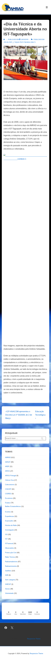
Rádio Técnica (10, 557)
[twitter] (12, 627)
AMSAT (7, 462)
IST (6, 539)
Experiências (9, 516)
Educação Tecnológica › (40, 414)
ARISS (7, 471)
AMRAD (8, 457)
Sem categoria (10, 580)
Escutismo (8, 498)
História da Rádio (11, 525)
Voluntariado (9, 593)
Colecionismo (9, 484)
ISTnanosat (9, 543)
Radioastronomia (11, 566)
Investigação (9, 530)
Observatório (9, 548)
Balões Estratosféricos (13, 506)
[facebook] (6, 627)
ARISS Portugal (10, 475)
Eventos (8, 512)
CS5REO (8, 494)
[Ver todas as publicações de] (5, 39)
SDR (6, 575)
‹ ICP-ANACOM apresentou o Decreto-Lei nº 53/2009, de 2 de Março (18, 414)
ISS (6, 534)
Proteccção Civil (10, 552)
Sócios (7, 589)
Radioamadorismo (11, 561)
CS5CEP (8, 489)
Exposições (9, 521)
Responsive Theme (33, 639)
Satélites (8, 571)
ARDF (7, 466)
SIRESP (8, 584)
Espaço (7, 503)
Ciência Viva (9, 480)
